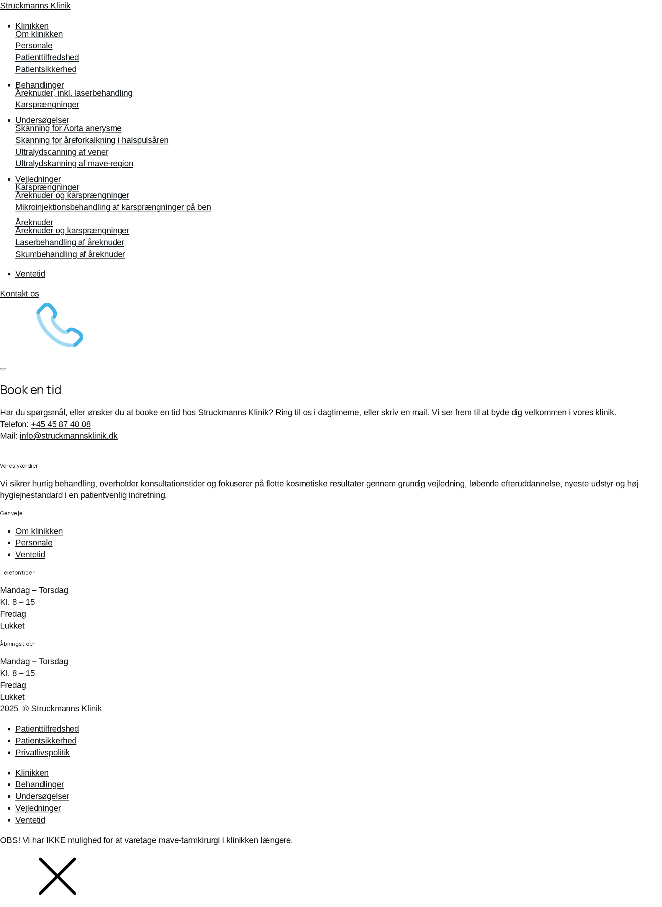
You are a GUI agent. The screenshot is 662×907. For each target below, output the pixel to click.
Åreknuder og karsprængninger (72, 195)
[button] (331, 324)
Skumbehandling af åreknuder (70, 254)
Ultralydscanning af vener (61, 152)
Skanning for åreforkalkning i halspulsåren (92, 140)
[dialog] (331, 796)
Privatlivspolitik (42, 752)
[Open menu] (3, 369)
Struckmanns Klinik (35, 5)
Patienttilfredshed (47, 57)
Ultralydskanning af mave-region (74, 163)
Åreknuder (34, 222)
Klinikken (32, 26)
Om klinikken (39, 34)
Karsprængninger (47, 104)
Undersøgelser (42, 120)
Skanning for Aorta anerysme (68, 128)
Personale (33, 45)
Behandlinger (39, 85)
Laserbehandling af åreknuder (69, 242)
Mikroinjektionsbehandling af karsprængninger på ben (113, 207)
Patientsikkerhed (45, 69)
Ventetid (30, 273)
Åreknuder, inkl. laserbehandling (74, 93)
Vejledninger (38, 179)
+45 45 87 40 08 (61, 424)
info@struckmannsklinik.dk (69, 435)
